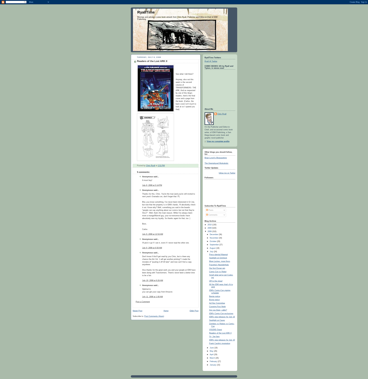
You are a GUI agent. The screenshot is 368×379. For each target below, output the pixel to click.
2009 (210, 228)
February (214, 361)
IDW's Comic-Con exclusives (221, 314)
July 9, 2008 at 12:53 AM (152, 234)
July (212, 252)
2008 (210, 231)
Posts (210, 210)
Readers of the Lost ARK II (220, 333)
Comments (212, 215)
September (214, 245)
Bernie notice (214, 296)
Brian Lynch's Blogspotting (216, 158)
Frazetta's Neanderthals (219, 265)
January (213, 365)
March (212, 358)
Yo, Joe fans (214, 337)
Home (166, 311)
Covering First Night (217, 307)
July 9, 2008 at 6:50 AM (152, 248)
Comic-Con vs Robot (217, 272)
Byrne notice (214, 300)
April (212, 355)
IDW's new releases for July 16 (222, 317)
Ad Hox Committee (217, 303)
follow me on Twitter (227, 173)
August (213, 248)
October (213, 241)
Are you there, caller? (218, 310)
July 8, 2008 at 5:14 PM (152, 185)
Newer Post (137, 311)
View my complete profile (218, 141)
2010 (210, 225)
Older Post (194, 311)
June (212, 348)
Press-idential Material (218, 255)
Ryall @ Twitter (211, 61)
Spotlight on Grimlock (218, 258)
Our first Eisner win (217, 268)
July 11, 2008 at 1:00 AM (152, 297)
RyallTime (146, 12)
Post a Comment (143, 302)
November (214, 238)
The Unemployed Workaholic (216, 163)
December (214, 234)
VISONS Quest (215, 330)
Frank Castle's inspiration (219, 343)
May (212, 351)
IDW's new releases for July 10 (222, 340)
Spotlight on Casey (217, 320)
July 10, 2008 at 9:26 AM (152, 281)
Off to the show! (216, 281)
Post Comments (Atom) (154, 316)
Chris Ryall (221, 114)
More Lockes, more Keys (219, 261)
